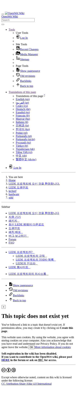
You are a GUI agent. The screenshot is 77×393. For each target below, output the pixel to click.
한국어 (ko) (23, 129)
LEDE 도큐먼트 (18, 187)
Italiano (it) (22, 122)
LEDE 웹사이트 (19, 267)
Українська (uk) (25, 149)
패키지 (14, 220)
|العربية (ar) (22, 102)
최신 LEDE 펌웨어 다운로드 (26, 224)
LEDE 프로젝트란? (22, 252)
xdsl (11, 197)
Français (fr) (23, 115)
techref (12, 191)
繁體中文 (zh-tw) (26, 159)
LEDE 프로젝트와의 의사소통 (28, 273)
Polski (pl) (21, 132)
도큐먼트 (14, 228)
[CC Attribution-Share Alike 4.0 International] (8, 371)
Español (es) (23, 112)
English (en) (23, 99)
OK (31, 347)
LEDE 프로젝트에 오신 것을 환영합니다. (34, 183)
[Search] (2, 24)
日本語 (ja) (22, 125)
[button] (12, 29)
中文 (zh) (21, 155)
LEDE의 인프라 (27, 263)
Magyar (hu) (23, 118)
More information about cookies (53, 347)
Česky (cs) (22, 105)
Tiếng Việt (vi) (24, 152)
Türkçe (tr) (22, 145)
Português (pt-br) (25, 139)
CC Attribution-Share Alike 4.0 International (26, 383)
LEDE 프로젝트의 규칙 (31, 255)
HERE (5, 360)
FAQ (11, 242)
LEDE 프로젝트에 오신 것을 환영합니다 (34, 213)
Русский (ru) (23, 142)
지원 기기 (15, 216)
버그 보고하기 (19, 235)
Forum (12, 239)
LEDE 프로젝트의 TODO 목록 (36, 259)
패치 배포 (16, 232)
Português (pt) (24, 136)
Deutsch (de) (23, 109)
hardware (14, 194)
